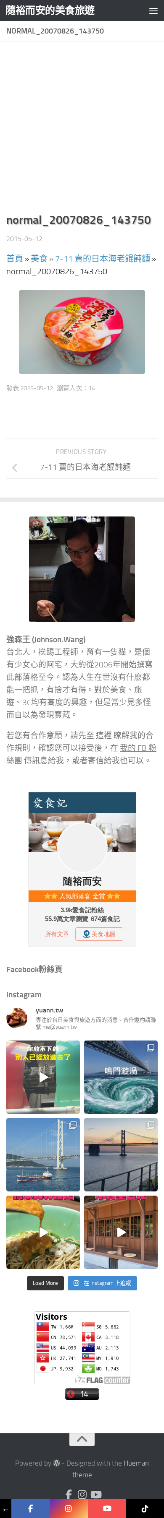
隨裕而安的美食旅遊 (50, 10)
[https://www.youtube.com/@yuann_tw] (107, 1508)
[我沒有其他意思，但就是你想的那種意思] (43, 1077)
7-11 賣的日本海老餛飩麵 (102, 259)
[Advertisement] (82, 129)
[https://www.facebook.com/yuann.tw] (30, 1508)
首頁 (14, 259)
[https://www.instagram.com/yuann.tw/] (69, 1508)
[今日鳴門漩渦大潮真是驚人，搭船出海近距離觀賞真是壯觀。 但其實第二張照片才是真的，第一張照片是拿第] (121, 1077)
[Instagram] (82, 1494)
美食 (39, 259)
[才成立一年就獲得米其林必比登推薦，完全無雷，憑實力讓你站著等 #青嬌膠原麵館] (43, 1232)
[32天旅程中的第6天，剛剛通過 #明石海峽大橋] (43, 1154)
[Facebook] (68, 1494)
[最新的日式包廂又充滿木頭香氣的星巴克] (121, 1232)
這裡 (104, 735)
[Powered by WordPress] (56, 1463)
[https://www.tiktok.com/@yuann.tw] (145, 1508)
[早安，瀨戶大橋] (121, 1154)
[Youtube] (95, 1494)
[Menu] (153, 10)
